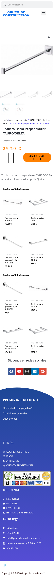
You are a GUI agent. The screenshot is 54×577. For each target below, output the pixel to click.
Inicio (5, 120)
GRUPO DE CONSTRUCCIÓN (16, 14)
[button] (43, 13)
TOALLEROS (35, 120)
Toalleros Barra (19, 140)
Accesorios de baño (18, 120)
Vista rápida (12, 210)
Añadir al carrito (37, 157)
